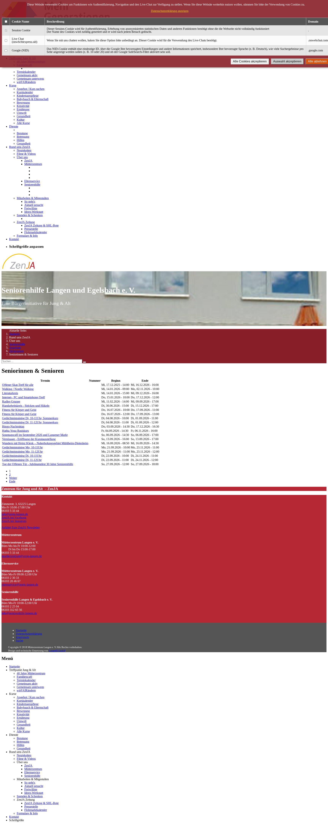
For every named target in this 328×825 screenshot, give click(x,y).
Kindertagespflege (28, 95)
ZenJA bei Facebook (14, 517)
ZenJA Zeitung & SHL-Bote (41, 225)
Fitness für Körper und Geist (19, 409)
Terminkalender (26, 71)
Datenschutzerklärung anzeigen (169, 11)
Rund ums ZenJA (19, 147)
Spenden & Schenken (30, 215)
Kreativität (23, 106)
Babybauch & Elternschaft (32, 99)
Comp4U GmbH (57, 650)
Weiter (13, 478)
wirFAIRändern (26, 82)
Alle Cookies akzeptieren (250, 61)
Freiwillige (30, 208)
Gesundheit (23, 116)
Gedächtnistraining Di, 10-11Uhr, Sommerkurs (30, 418)
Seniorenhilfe (32, 184)
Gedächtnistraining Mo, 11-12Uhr (22, 451)
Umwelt (21, 112)
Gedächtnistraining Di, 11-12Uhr (22, 460)
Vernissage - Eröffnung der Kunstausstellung (29, 439)
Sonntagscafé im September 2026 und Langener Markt (35, 434)
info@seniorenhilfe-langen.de (19, 613)
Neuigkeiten (24, 150)
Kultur (20, 119)
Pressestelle (31, 228)
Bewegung (23, 102)
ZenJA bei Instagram (14, 521)
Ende (12, 481)
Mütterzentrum (33, 164)
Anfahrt (6, 527)
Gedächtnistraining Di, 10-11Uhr (22, 455)
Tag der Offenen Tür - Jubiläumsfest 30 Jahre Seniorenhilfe (37, 464)
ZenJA (28, 160)
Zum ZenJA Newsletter (26, 527)
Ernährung (23, 109)
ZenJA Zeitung (26, 222)
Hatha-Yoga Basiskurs (15, 430)
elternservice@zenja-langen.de (20, 584)
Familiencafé (24, 676)
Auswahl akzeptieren (287, 61)
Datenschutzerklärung (29, 633)
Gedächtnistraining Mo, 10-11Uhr (22, 447)
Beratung (22, 133)
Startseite (14, 334)
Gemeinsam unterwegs (30, 78)
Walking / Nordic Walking (18, 389)
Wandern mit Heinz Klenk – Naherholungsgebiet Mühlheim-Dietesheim (45, 443)
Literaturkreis (10, 393)
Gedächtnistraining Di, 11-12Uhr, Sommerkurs (30, 422)
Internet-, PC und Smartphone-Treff (23, 397)
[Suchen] (84, 362)
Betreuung (23, 136)
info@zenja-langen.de (15, 514)
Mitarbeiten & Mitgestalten (33, 198)
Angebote (15, 347)
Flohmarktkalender (35, 232)
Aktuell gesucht (33, 205)
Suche (19, 640)
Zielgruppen (16, 351)
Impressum (22, 637)
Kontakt (14, 239)
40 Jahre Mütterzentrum (31, 673)
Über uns (22, 157)
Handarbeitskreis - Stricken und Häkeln (25, 405)
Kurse (12, 85)
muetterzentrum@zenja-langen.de (22, 556)
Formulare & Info (27, 235)
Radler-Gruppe (11, 401)
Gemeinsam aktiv (27, 75)
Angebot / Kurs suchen (30, 88)
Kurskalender (25, 92)
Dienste (13, 126)
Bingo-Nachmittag (13, 426)
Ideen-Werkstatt (33, 211)
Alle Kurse (23, 123)
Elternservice (32, 181)
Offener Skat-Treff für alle (17, 384)
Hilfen (20, 140)
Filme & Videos (26, 153)
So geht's (29, 201)
